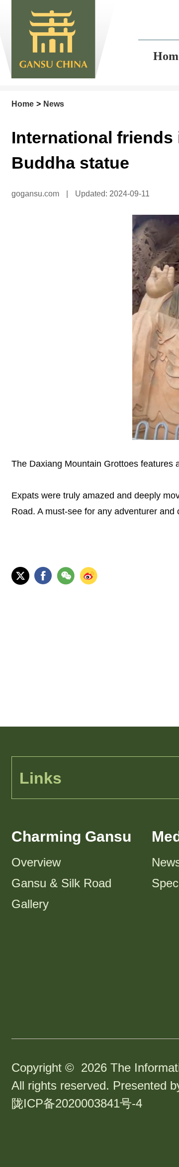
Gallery (30, 904)
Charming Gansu (71, 836)
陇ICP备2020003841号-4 (76, 1103)
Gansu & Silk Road (61, 883)
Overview (36, 862)
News (53, 104)
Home (22, 104)
